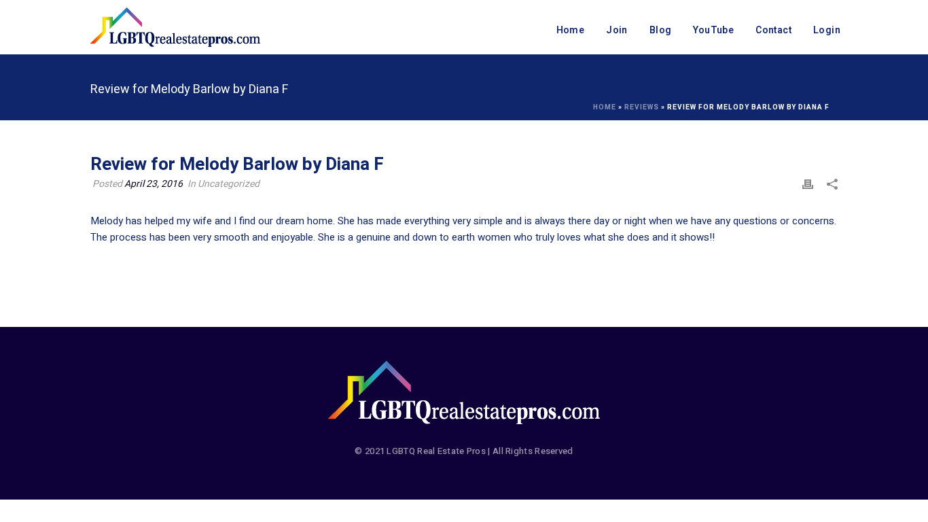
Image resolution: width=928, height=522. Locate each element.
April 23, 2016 (153, 184)
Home (570, 30)
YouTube (713, 30)
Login (826, 30)
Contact (773, 30)
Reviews (641, 107)
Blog (660, 30)
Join (617, 30)
